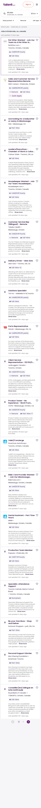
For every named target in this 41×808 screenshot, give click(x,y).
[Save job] (37, 40)
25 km (33, 13)
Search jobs (5, 27)
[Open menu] (37, 4)
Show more (20, 69)
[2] (28, 721)
